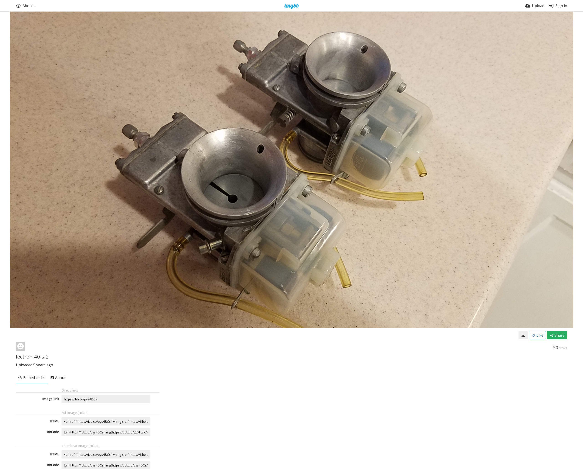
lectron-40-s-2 (32, 356)
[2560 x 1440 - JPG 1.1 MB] (523, 335)
